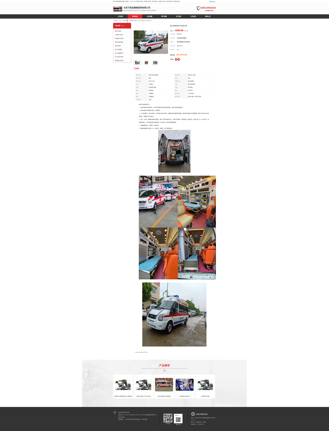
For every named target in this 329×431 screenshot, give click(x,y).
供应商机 (135, 16)
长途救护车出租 (119, 38)
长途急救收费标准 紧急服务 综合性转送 (206, 396)
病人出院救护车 (119, 53)
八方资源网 (128, 419)
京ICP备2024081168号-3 (136, 414)
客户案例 (164, 16)
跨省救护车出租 (119, 60)
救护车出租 (118, 31)
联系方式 (120, 20)
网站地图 (144, 419)
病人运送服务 (118, 49)
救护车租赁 (118, 45)
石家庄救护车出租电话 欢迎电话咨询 (185, 396)
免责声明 (133, 419)
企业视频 (149, 16)
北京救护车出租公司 (164, 396)
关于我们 (178, 16)
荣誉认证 (208, 16)
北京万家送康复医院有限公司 (149, 414)
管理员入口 (139, 419)
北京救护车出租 (143, 396)
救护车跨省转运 (119, 42)
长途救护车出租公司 (123, 396)
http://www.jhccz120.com (141, 352)
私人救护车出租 (119, 57)
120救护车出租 (133, 20)
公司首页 (120, 16)
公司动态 (193, 16)
